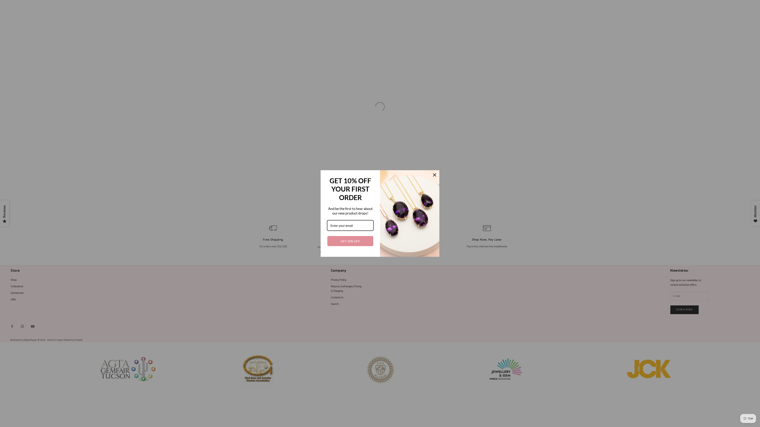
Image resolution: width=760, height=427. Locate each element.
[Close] (434, 175)
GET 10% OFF (350, 241)
